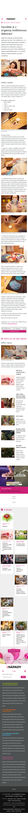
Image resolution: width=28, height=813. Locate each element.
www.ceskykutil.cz (6, 711)
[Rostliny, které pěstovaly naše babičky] (8, 435)
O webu (14, 671)
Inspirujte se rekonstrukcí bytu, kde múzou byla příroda (13, 750)
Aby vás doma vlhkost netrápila (13, 727)
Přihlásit (23, 676)
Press (15, 798)
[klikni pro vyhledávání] (26, 19)
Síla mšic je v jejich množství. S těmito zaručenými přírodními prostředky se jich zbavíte (14, 703)
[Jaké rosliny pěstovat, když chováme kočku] (8, 403)
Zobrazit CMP (18, 811)
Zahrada (18, 541)
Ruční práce (8, 541)
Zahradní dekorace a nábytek (20, 542)
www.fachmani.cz (6, 735)
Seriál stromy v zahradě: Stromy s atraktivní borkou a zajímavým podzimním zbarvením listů (14, 698)
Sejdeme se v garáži (6, 753)
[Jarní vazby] (8, 420)
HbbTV (9, 800)
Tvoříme (3, 523)
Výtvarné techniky (6, 524)
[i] (14, 68)
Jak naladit (24, 798)
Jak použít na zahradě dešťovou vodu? (14, 695)
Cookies (13, 811)
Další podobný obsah (14, 650)
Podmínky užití (17, 809)
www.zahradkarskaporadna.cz (10, 684)
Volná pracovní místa (16, 800)
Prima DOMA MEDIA (16, 794)
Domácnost (4, 565)
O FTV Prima (10, 798)
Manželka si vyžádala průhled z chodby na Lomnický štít (13, 748)
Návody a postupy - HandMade (6, 566)
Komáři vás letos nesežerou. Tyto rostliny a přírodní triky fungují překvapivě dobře (13, 774)
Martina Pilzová (12, 323)
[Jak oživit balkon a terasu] (8, 453)
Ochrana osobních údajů (8, 809)
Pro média (16, 796)
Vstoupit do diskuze (14, 331)
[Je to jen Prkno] (14, 477)
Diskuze (18, 328)
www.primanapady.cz (7, 758)
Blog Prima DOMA (9, 796)
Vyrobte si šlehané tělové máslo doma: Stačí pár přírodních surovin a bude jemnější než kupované (14, 780)
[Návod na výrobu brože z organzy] (8, 380)
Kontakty (23, 794)
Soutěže (21, 796)
